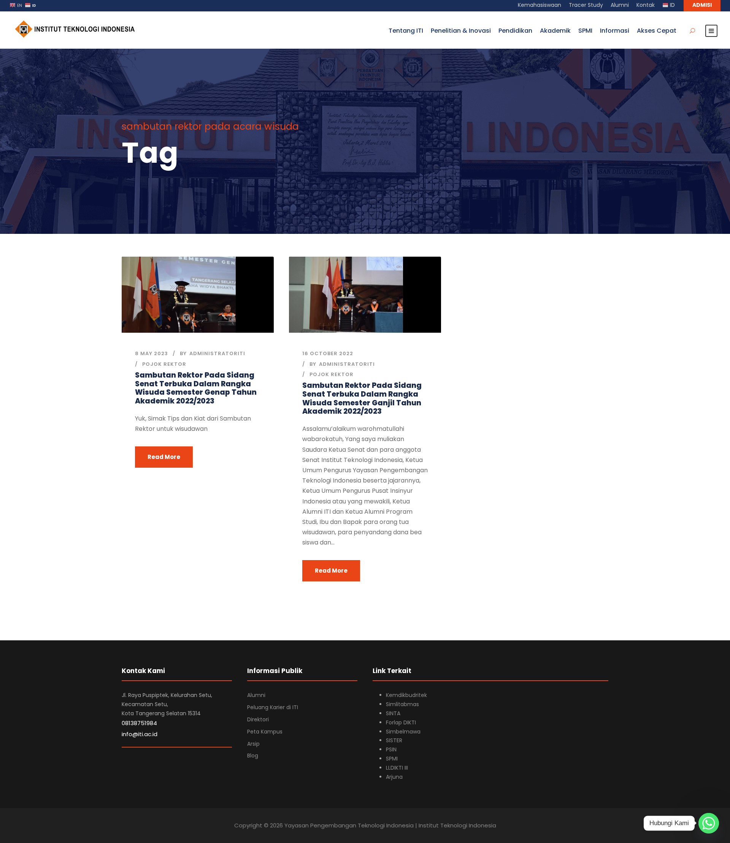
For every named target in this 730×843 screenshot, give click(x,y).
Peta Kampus (264, 731)
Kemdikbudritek (406, 695)
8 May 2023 (151, 353)
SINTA (393, 713)
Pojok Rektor (164, 364)
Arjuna (394, 777)
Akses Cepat (656, 30)
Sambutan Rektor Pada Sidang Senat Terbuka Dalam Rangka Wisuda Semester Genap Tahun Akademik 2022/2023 (196, 388)
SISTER (394, 740)
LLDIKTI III (397, 768)
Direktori (258, 719)
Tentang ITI (406, 30)
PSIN (391, 749)
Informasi (614, 30)
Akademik (555, 30)
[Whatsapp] (708, 823)
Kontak (645, 5)
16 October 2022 (327, 353)
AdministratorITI (217, 353)
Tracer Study (586, 5)
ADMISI (702, 5)
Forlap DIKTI (401, 722)
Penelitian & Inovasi (461, 30)
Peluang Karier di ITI (272, 707)
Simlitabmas (402, 704)
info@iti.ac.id (139, 734)
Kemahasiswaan (539, 5)
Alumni (620, 5)
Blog (252, 755)
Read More (164, 457)
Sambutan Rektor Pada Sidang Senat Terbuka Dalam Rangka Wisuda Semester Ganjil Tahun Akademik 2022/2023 (362, 398)
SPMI (585, 30)
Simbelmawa (403, 731)
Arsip (253, 744)
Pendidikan (515, 30)
